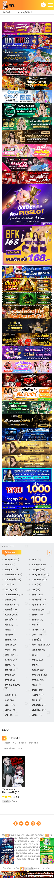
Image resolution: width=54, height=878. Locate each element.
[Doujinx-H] (8, 4)
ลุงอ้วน (9, 664)
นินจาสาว (10, 634)
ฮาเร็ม (37, 689)
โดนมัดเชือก (39, 704)
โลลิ (8, 714)
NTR (36, 584)
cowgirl (11, 569)
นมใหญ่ (37, 629)
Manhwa (39, 579)
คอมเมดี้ (10, 609)
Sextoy (10, 589)
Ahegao (11, 559)
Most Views (9, 748)
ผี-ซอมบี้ (37, 639)
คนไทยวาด (38, 599)
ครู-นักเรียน (39, 604)
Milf (9, 584)
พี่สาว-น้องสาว (40, 644)
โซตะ (9, 704)
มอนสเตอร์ (38, 649)
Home (5, 546)
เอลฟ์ (9, 699)
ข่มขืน (37, 594)
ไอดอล (36, 714)
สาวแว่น (37, 679)
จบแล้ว (10, 614)
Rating (22, 742)
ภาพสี (10, 649)
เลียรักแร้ (37, 694)
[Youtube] (27, 823)
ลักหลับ (37, 659)
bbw (9, 564)
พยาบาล (10, 644)
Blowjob (38, 564)
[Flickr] (33, 823)
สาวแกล (10, 679)
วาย (35, 664)
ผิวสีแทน (10, 639)
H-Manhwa (13, 574)
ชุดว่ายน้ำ (11, 619)
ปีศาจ (36, 634)
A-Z (14, 742)
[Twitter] (21, 823)
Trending (33, 742)
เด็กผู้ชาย (11, 694)
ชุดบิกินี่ (37, 614)
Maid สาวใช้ (12, 579)
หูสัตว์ (36, 684)
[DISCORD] (38, 823)
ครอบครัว (11, 604)
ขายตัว (10, 599)
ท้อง (8, 624)
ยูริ (34, 654)
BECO (12, 546)
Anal (36, 559)
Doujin (38, 569)
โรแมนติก (38, 709)
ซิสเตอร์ (37, 619)
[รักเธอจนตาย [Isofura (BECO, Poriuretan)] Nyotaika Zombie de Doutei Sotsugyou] (13, 771)
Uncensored (13, 594)
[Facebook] (15, 823)
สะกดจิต (37, 669)
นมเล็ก (9, 629)
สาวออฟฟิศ (39, 674)
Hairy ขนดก (40, 574)
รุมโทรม (10, 659)
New (20, 748)
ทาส (35, 624)
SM (35, 589)
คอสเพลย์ (38, 609)
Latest (7, 742)
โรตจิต (10, 709)
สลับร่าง (10, 669)
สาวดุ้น (9, 674)
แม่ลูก (36, 699)
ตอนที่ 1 (6, 801)
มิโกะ (9, 654)
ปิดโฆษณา (29, 868)
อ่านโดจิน (6, 12)
